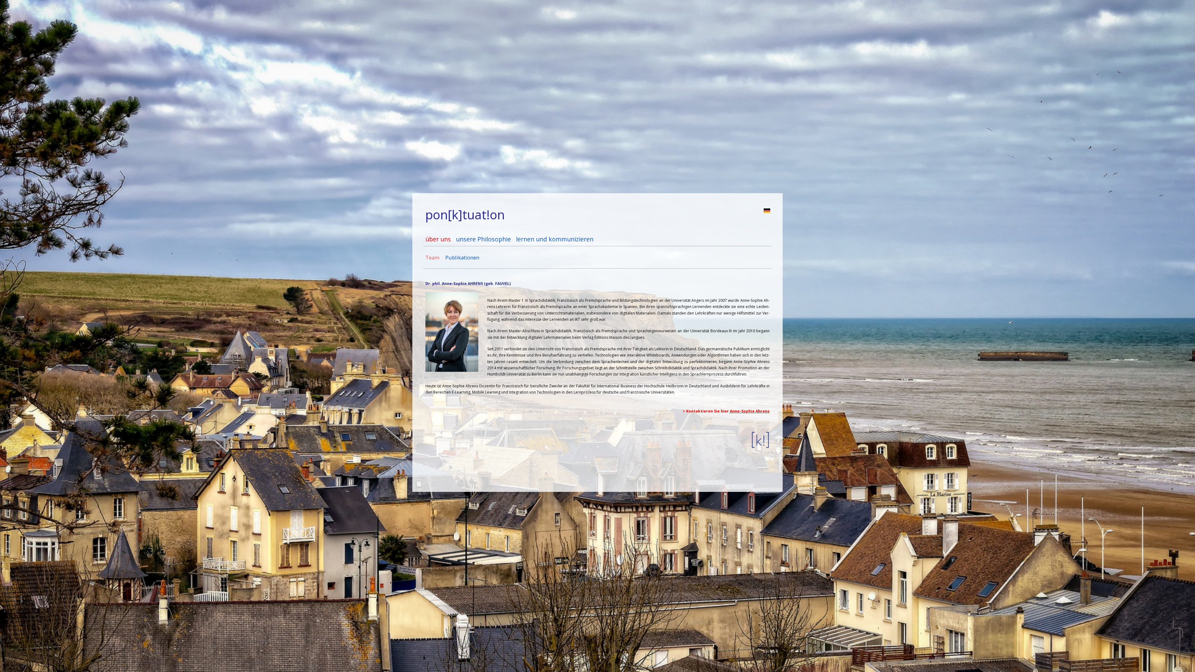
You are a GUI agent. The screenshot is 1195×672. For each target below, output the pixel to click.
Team (432, 257)
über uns (438, 239)
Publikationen (462, 257)
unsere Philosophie (483, 239)
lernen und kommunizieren (554, 239)
